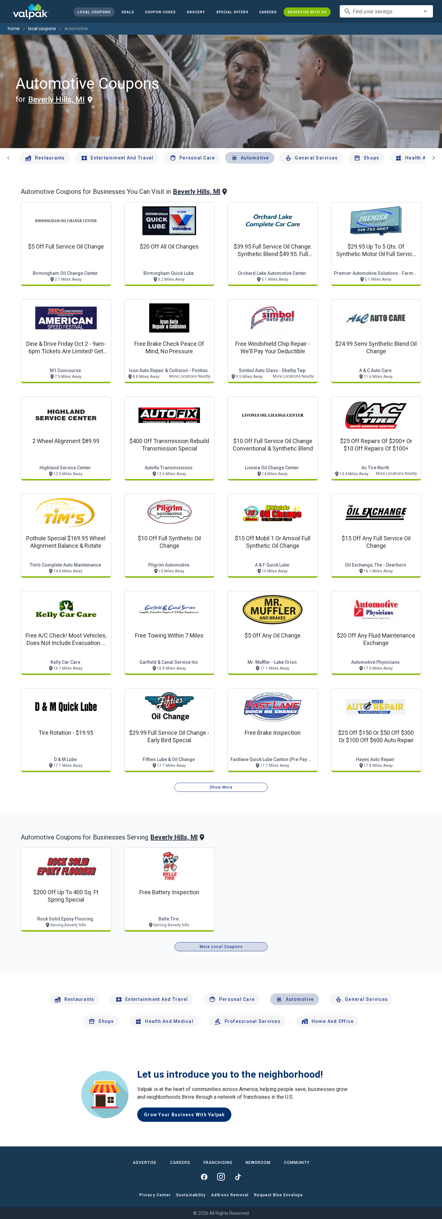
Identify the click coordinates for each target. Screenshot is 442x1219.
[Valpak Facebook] (204, 1177)
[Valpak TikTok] (238, 1177)
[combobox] (386, 11)
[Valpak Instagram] (221, 1177)
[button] (232, 12)
